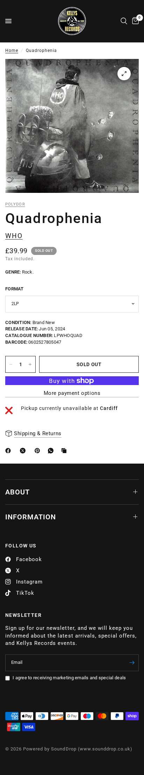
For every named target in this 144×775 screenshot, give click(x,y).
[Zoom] (124, 73)
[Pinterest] (39, 450)
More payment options (72, 393)
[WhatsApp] (52, 450)
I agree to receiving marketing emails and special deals (69, 677)
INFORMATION (30, 517)
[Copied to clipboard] (65, 450)
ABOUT (17, 492)
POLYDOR (15, 204)
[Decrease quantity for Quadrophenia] (11, 364)
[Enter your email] (132, 662)
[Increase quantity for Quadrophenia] (30, 364)
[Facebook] (9, 450)
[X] (24, 450)
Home (11, 50)
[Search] (124, 21)
